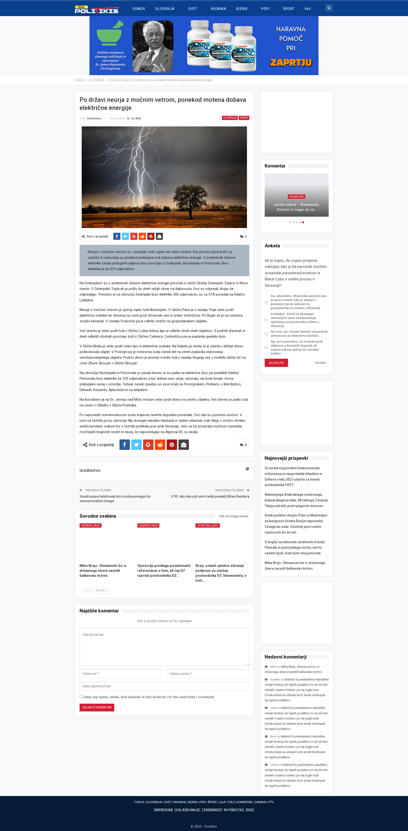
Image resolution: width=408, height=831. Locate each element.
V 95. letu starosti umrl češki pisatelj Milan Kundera (210, 496)
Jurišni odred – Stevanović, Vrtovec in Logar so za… (296, 207)
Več (307, 9)
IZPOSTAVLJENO (207, 525)
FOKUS (139, 802)
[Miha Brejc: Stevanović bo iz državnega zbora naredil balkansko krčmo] (106, 542)
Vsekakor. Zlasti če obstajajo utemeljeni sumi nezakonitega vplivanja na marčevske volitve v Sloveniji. (295, 320)
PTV (271, 802)
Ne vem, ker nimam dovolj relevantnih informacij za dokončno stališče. (299, 333)
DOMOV (139, 9)
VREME (244, 117)
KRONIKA (218, 9)
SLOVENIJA (164, 9)
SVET (192, 9)
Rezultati (320, 362)
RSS (250, 810)
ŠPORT (288, 9)
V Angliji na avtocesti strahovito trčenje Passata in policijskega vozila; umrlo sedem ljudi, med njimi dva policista (295, 547)
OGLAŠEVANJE (187, 810)
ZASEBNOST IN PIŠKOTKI (223, 810)
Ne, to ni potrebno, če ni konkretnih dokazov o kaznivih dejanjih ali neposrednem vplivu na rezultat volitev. (297, 347)
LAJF (222, 802)
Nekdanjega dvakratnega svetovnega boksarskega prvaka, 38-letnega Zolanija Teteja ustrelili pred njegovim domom (296, 500)
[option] (297, 197)
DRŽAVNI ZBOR (90, 525)
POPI (265, 9)
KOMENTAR (296, 196)
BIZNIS (242, 9)
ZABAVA (260, 802)
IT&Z (231, 802)
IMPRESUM (163, 810)
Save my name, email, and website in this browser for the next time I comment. (149, 697)
